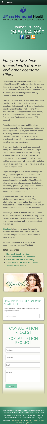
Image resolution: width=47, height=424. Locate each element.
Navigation (11, 2)
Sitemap (28, 420)
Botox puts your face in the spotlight (20, 259)
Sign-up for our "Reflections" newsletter (22, 303)
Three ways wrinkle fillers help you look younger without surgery (22, 263)
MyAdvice (28, 423)
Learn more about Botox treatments (20, 256)
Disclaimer (15, 420)
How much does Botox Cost (17, 253)
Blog (22, 420)
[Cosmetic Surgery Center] (23, 19)
